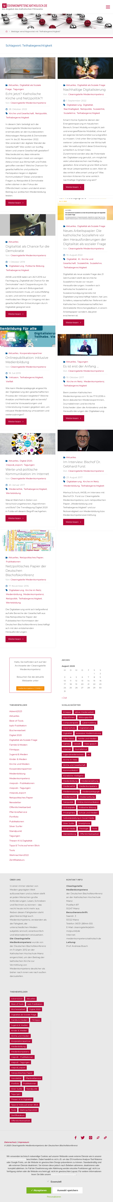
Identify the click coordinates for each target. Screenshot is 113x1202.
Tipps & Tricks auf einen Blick (24, 845)
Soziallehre (69, 113)
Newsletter (15, 802)
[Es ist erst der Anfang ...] (85, 345)
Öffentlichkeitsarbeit (20, 807)
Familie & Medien (18, 744)
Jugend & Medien (18, 754)
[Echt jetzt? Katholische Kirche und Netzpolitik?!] (27, 68)
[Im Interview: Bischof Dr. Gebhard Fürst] (85, 440)
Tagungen (18, 89)
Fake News (68, 738)
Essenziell (56, 1182)
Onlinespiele (69, 807)
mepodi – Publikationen (21, 783)
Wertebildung (13, 493)
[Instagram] (90, 1138)
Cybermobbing (89, 723)
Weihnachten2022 (19, 855)
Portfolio (13, 816)
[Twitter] (83, 1138)
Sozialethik (98, 109)
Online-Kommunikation (88, 802)
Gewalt (77, 744)
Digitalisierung (74, 105)
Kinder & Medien (18, 759)
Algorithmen (69, 717)
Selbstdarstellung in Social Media (78, 818)
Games (66, 744)
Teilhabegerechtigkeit (17, 117)
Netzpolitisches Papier (31, 557)
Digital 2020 (26, 460)
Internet (67, 749)
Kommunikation (70, 770)
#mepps (67, 712)
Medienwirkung (87, 797)
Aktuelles (13, 85)
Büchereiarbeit (17, 730)
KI (79, 259)
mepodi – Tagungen (20, 788)
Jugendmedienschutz (73, 754)
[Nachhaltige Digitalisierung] (85, 68)
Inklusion (13, 377)
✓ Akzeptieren (39, 1190)
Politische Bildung (34, 266)
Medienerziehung (89, 781)
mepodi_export (14, 465)
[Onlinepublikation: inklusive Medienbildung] (27, 336)
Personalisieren (54, 1197)
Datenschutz (69, 728)
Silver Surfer (15, 826)
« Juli (64, 697)
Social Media (69, 828)
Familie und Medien (87, 738)
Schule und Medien (88, 813)
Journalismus (81, 749)
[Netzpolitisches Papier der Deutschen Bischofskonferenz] (27, 540)
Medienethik (15, 489)
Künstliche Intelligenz (73, 775)
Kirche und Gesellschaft (21, 113)
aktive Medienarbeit (84, 712)
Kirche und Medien (19, 764)
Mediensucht (69, 797)
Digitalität (88, 105)
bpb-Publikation (18, 725)
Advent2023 (15, 711)
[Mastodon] (98, 1138)
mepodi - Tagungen (20, 1062)
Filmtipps (14, 749)
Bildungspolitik (85, 717)
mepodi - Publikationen (22, 1057)
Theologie (83, 828)
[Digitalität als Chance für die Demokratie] (27, 225)
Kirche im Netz (74, 381)
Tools (12, 850)
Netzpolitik (41, 113)
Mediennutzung (70, 791)
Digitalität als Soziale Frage (91, 85)
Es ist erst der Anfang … (81, 366)
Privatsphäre (69, 813)
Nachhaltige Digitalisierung (84, 90)
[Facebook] (75, 1138)
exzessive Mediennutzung (88, 733)
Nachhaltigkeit (71, 109)
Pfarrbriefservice (18, 812)
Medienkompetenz (94, 381)
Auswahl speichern (67, 1190)
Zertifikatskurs (16, 860)
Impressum (23, 1142)
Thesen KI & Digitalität (20, 840)
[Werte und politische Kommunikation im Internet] (27, 444)
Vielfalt (9, 381)
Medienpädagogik (91, 791)
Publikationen (13, 561)
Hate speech (90, 744)
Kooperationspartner (31, 353)
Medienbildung (72, 485)
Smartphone (84, 823)
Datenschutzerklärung (16, 1159)
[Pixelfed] (105, 1138)
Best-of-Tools (16, 720)
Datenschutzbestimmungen (63, 1174)
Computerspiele (70, 723)
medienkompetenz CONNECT (30, 688)
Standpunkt (15, 831)
